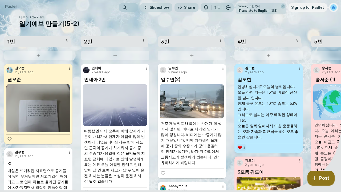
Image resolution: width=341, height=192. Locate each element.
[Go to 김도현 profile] (240, 70)
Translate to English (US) (258, 11)
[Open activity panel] (206, 7)
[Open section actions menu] (67, 41)
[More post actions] (69, 68)
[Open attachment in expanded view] (38, 108)
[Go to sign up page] (333, 7)
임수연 (173, 68)
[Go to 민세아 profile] (86, 70)
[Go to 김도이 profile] (240, 162)
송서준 (326, 68)
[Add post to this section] (38, 55)
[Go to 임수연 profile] (163, 70)
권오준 (20, 68)
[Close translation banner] (283, 6)
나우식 (24, 17)
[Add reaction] (9, 139)
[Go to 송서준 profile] (316, 70)
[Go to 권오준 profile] (9, 70)
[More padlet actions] (228, 7)
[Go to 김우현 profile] (9, 154)
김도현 (250, 68)
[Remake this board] (217, 7)
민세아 (96, 68)
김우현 (20, 152)
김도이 (250, 160)
